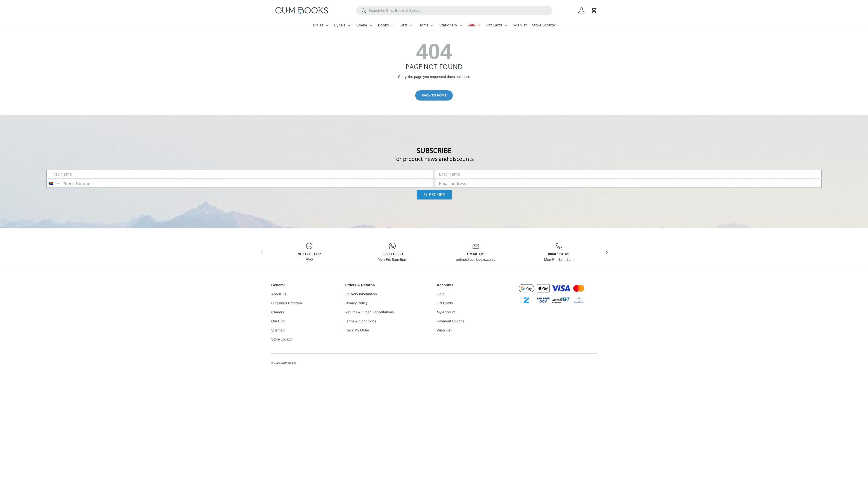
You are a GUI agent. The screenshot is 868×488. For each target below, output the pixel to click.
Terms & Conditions (360, 321)
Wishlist (520, 25)
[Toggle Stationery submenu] (460, 25)
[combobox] (454, 10)
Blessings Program (286, 303)
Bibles (318, 25)
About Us (278, 294)
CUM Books (288, 362)
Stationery (448, 25)
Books (383, 25)
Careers (277, 312)
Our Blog (278, 321)
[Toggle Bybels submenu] (349, 25)
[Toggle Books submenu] (392, 25)
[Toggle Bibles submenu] (327, 25)
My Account (446, 312)
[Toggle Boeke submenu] (370, 25)
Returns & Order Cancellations (369, 312)
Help (440, 294)
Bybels (339, 25)
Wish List (444, 330)
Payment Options (450, 321)
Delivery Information (361, 294)
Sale (471, 25)
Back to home (434, 95)
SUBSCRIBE (434, 194)
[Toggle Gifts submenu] (411, 25)
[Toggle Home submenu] (432, 25)
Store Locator (543, 25)
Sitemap (278, 330)
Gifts (404, 25)
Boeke (361, 25)
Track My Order (357, 330)
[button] (594, 10)
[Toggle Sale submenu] (478, 25)
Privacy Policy (356, 303)
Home (423, 25)
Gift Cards (494, 25)
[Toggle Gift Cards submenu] (506, 25)
